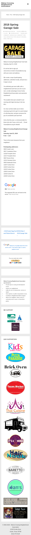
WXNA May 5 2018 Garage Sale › (22, 233)
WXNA (5, 38)
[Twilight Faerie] (15, 518)
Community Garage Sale (10, 35)
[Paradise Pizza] (15, 361)
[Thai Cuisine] (15, 413)
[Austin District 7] (15, 330)
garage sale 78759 (11, 37)
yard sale (9, 38)
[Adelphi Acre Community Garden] (11, 321)
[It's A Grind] (15, 446)
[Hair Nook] (15, 460)
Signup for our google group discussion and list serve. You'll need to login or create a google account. (16, 247)
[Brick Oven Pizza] (15, 377)
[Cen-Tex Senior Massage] (15, 504)
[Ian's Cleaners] (15, 495)
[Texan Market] (15, 394)
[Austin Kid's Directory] (15, 351)
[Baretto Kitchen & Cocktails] (15, 476)
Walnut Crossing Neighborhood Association (7, 4)
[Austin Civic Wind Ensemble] (20, 321)
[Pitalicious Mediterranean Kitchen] (15, 431)
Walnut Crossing (21, 37)
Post (17, 33)
